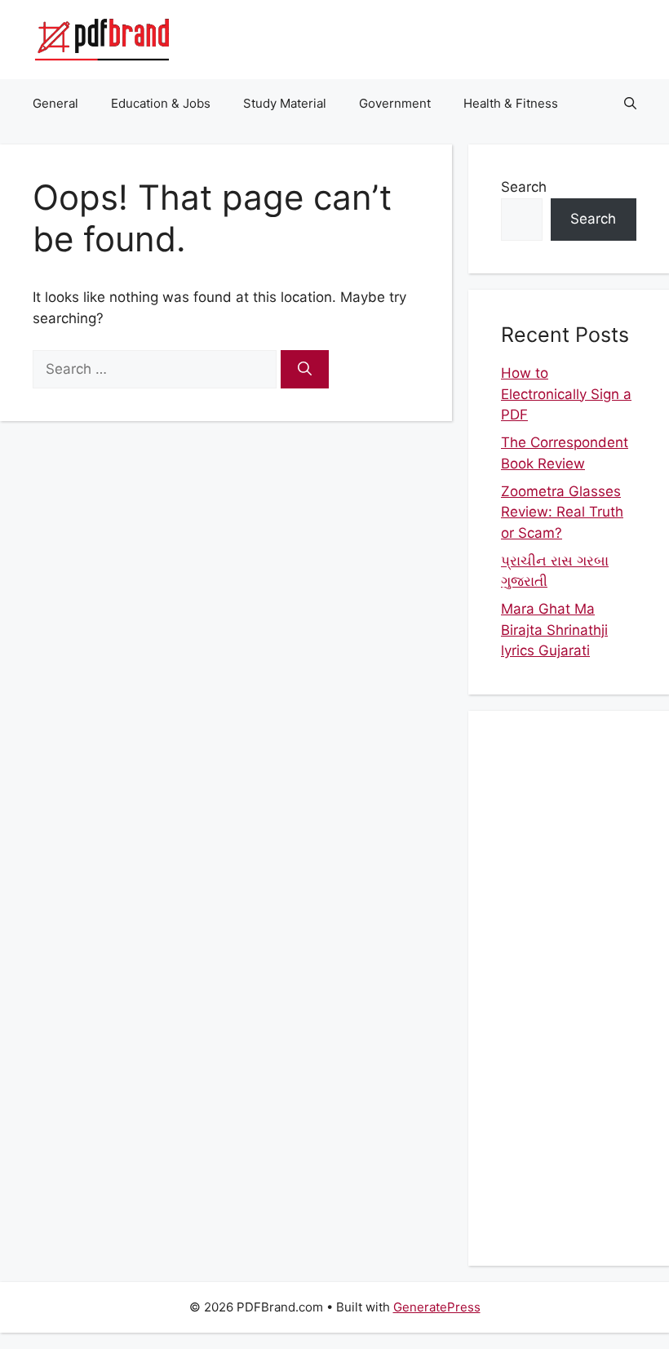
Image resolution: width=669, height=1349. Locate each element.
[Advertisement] (568, 988)
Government (395, 103)
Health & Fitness (510, 103)
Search (524, 187)
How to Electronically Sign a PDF (566, 394)
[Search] (305, 369)
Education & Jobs (160, 103)
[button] (630, 103)
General (55, 103)
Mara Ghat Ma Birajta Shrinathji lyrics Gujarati (554, 630)
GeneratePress (437, 1307)
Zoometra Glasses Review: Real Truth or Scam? (562, 512)
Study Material (284, 103)
